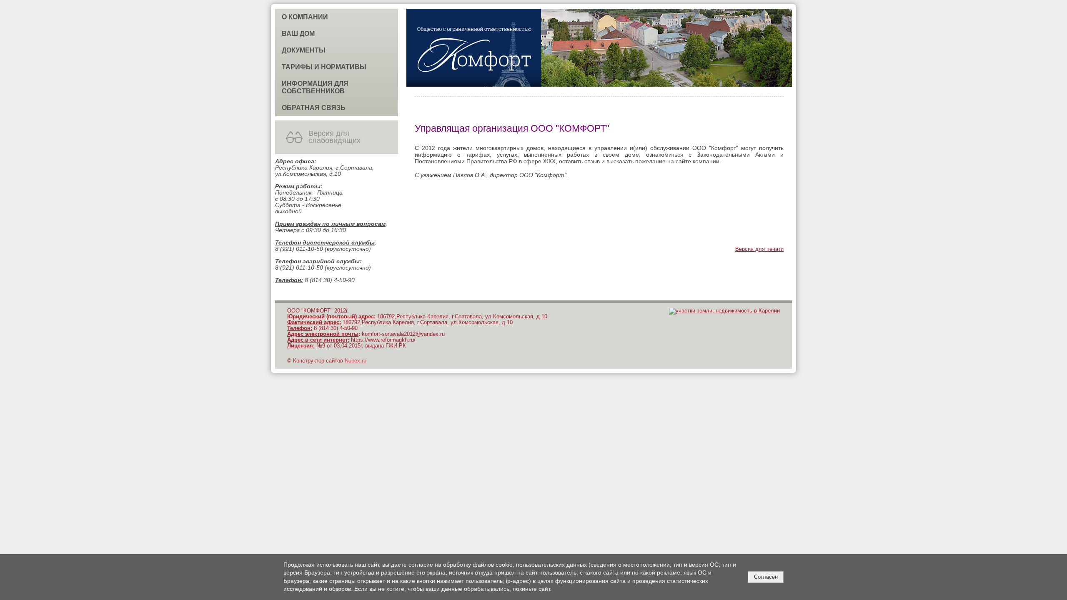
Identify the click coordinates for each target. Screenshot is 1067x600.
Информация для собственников (315, 87)
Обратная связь (314, 107)
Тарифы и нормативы (324, 66)
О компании (305, 16)
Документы (304, 50)
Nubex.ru (355, 361)
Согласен (766, 577)
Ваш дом (298, 33)
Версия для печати (759, 249)
